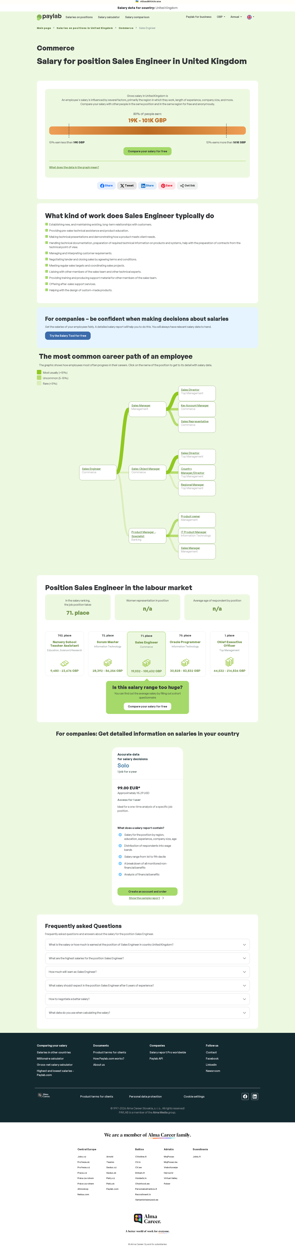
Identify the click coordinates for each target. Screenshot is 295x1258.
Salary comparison (137, 17)
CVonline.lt (141, 1156)
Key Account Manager (195, 405)
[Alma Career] (147, 1218)
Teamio (110, 1162)
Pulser (167, 1183)
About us (99, 1064)
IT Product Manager (194, 532)
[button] (251, 17)
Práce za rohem (86, 1183)
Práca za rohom (86, 1178)
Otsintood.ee (142, 1183)
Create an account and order (147, 891)
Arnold (109, 1156)
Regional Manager (192, 484)
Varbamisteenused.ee (146, 1199)
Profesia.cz (84, 1167)
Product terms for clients (109, 1052)
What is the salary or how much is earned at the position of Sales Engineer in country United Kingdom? (111, 944)
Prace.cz (82, 1172)
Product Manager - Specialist (143, 534)
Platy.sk (110, 1183)
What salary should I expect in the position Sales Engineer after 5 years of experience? (101, 985)
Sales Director (190, 389)
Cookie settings (194, 1096)
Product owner (190, 516)
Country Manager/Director (193, 471)
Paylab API (156, 1058)
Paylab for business (199, 16)
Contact (211, 1052)
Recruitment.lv (143, 1194)
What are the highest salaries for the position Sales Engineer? (86, 958)
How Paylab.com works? (108, 1058)
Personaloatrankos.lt (146, 1189)
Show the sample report (144, 898)
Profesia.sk (84, 1162)
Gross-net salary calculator (55, 1064)
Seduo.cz (111, 1167)
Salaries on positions (79, 17)
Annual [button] (235, 16)
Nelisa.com (83, 1194)
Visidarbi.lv (141, 1178)
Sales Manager (141, 405)
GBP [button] (220, 16)
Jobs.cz (82, 1156)
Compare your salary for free (147, 151)
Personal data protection (145, 1096)
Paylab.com (112, 1189)
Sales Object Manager (145, 468)
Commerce (126, 28)
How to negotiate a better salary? (69, 999)
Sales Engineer (91, 468)
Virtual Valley (170, 1178)
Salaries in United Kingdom (85, 28)
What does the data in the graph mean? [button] (74, 167)
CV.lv (138, 1162)
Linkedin (211, 1064)
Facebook (212, 1058)
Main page (44, 28)
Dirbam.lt (140, 1172)
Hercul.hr (168, 1172)
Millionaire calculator (50, 1058)
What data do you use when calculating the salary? (79, 1012)
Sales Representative (194, 421)
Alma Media (160, 1112)
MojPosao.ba (170, 1162)
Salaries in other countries (54, 1052)
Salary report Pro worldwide (168, 1052)
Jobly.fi (197, 1156)
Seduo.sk (111, 1172)
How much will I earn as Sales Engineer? (72, 971)
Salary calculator (109, 17)
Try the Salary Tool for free (68, 335)
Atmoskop (83, 1189)
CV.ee (138, 1167)
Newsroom (213, 1071)
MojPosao (169, 1156)
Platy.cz (110, 1178)
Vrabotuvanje (171, 1167)
